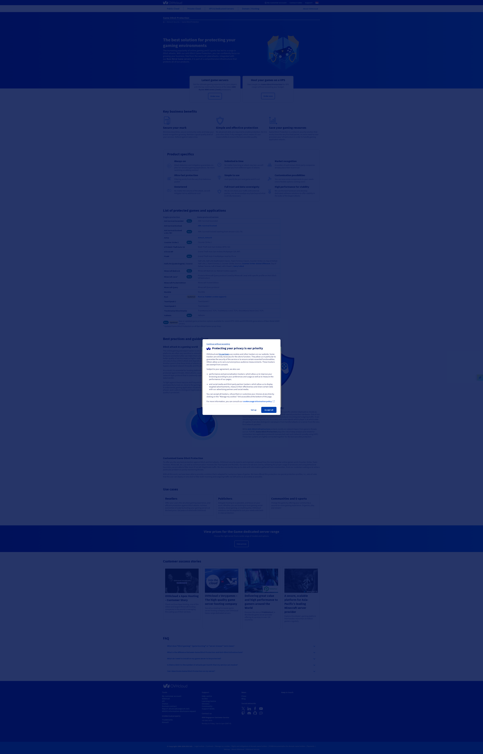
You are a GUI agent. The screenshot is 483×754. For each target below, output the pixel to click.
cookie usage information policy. (257, 401)
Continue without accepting (218, 343)
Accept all (269, 410)
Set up (253, 410)
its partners (224, 354)
